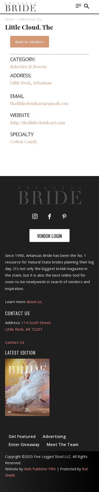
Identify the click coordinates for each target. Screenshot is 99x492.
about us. (34, 301)
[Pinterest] (64, 217)
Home (9, 19)
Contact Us (14, 342)
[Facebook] (49, 217)
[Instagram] (35, 217)
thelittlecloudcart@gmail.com (39, 103)
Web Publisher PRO (40, 468)
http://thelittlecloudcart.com (37, 122)
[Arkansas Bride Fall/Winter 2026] (27, 387)
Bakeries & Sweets (28, 66)
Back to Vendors (29, 41)
